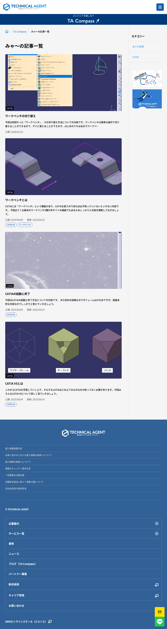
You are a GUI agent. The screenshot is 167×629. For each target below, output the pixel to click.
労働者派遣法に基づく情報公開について (24, 481)
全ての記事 (138, 46)
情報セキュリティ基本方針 (18, 468)
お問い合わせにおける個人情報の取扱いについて (28, 455)
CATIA (135, 57)
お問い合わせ (16, 605)
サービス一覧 (16, 533)
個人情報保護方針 (13, 448)
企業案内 (14, 523)
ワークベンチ (25, 224)
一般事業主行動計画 (14, 475)
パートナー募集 (18, 574)
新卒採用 (14, 584)
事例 (11, 543)
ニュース (14, 553)
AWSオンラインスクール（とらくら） (26, 621)
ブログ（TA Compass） (23, 563)
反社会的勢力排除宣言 (15, 488)
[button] (160, 7)
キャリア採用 (16, 595)
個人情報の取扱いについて (18, 461)
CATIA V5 (11, 224)
